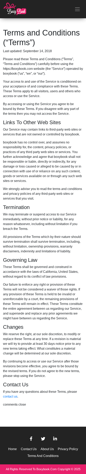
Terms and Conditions (43, 456)
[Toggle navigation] (77, 9)
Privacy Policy (68, 449)
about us (47, 449)
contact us (10, 396)
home (12, 449)
